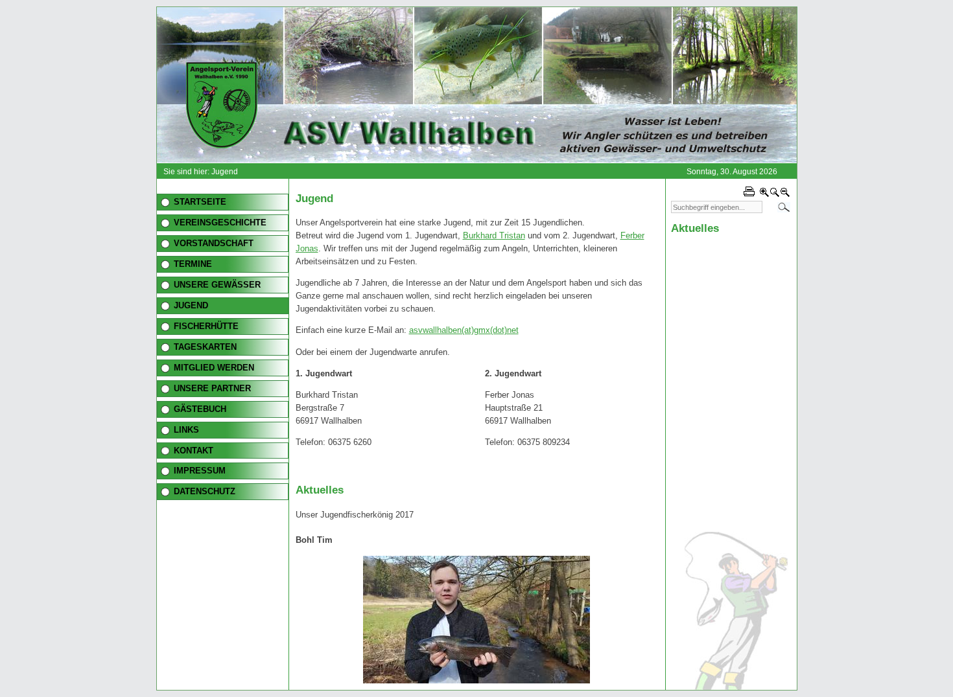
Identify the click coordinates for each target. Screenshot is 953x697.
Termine (193, 264)
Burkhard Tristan (494, 235)
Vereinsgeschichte (220, 222)
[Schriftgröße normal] (775, 195)
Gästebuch (200, 409)
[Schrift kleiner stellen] (785, 195)
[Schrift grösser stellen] (764, 195)
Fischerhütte (206, 326)
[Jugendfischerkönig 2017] (476, 680)
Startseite (200, 202)
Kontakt (193, 450)
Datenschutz (204, 491)
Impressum (200, 470)
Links (186, 430)
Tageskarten (205, 347)
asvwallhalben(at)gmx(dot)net (464, 330)
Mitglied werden (214, 367)
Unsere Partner (212, 388)
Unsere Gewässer (217, 285)
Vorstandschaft (213, 243)
